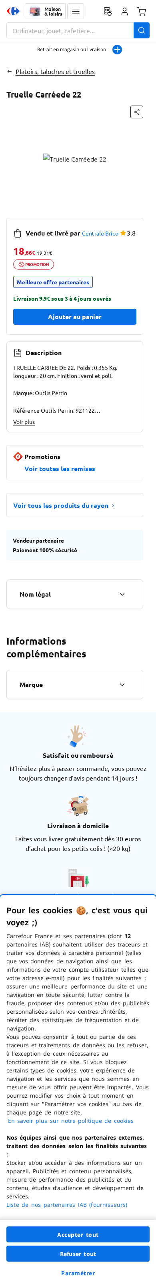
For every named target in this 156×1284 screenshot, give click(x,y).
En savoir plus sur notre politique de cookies (71, 1120)
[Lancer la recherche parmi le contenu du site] (141, 30)
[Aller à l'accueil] (13, 11)
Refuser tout (78, 1254)
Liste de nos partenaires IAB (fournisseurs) (66, 1204)
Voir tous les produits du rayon (60, 505)
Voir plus (24, 421)
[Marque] (122, 685)
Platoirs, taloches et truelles (55, 71)
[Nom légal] (122, 594)
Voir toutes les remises (59, 468)
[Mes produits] (107, 11)
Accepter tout (78, 1234)
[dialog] (78, 1089)
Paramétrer (78, 1273)
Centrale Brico (100, 233)
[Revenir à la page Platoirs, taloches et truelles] (9, 71)
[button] (75, 11)
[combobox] (78, 30)
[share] (136, 112)
